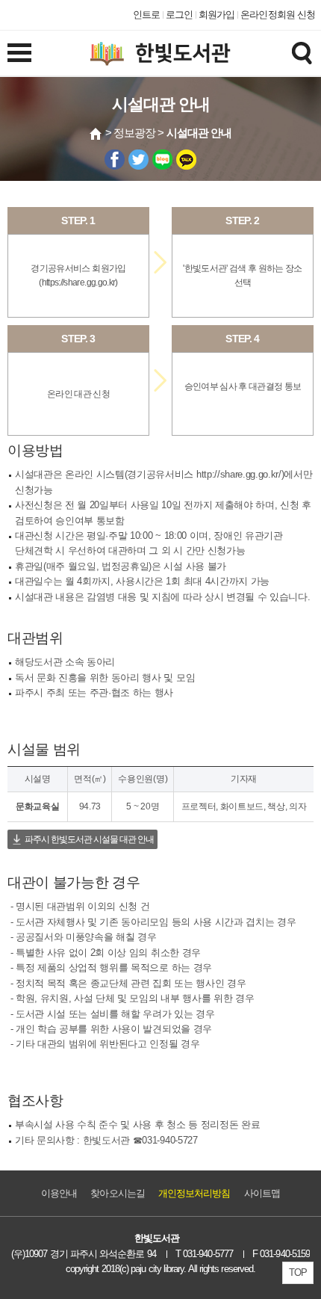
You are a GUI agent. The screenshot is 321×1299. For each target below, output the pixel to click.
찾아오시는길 (117, 1193)
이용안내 (59, 1193)
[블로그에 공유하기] (162, 159)
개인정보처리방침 (194, 1193)
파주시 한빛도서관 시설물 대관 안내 (89, 839)
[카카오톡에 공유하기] (186, 159)
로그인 (179, 14)
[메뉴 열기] (19, 52)
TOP (298, 1272)
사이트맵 (262, 1193)
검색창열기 (302, 52)
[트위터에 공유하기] (138, 159)
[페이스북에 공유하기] (115, 159)
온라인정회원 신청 (277, 14)
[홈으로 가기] (96, 134)
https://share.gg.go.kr (79, 282)
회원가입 (216, 14)
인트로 (146, 14)
